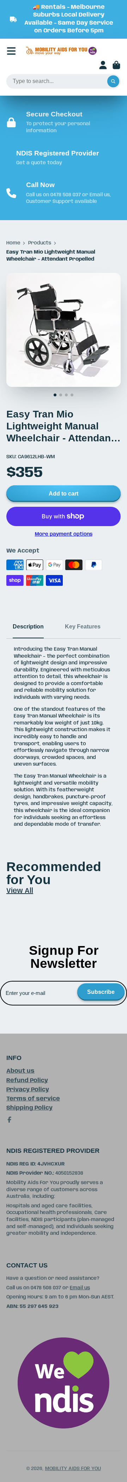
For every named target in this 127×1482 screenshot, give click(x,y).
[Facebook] (9, 1120)
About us (20, 1071)
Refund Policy (27, 1081)
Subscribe (101, 992)
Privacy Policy (27, 1090)
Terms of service (33, 1099)
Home (13, 243)
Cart (116, 65)
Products (39, 243)
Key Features (83, 626)
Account (103, 65)
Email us (80, 1287)
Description (28, 626)
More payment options (63, 534)
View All (19, 891)
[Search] (113, 82)
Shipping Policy (29, 1108)
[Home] (61, 51)
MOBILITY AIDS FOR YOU (73, 1468)
